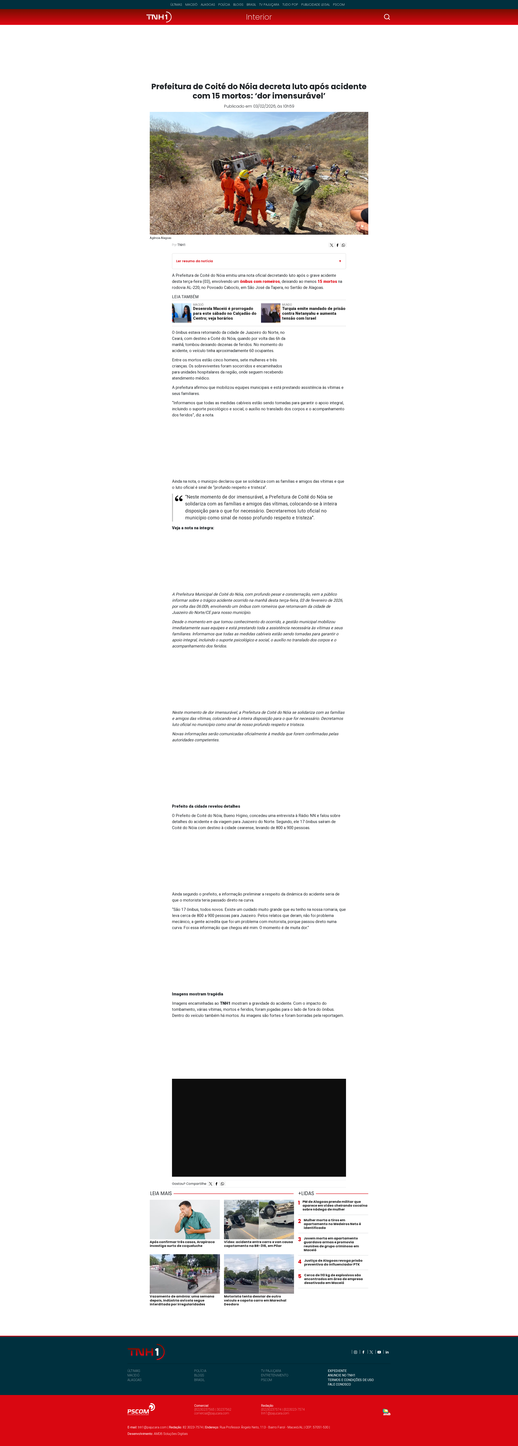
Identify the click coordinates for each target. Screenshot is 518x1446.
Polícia (224, 4)
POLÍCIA (200, 1371)
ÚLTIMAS (133, 1371)
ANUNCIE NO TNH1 (341, 1375)
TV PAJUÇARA (271, 1371)
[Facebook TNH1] (364, 1352)
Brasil (251, 4)
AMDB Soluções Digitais (171, 1434)
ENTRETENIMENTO (274, 1375)
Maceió (191, 4)
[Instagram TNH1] (356, 1352)
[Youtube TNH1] (379, 1352)
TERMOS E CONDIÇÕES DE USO (351, 1380)
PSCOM (266, 1380)
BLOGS (199, 1375)
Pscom (339, 4)
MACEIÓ (133, 1375)
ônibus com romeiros (259, 281)
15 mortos (327, 281)
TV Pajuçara (269, 4)
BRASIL (199, 1380)
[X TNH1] (372, 1352)
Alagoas (208, 4)
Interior (259, 17)
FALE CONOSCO (339, 1384)
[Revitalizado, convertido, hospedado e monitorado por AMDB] (387, 1412)
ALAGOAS (134, 1380)
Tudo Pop (290, 4)
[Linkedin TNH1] (387, 1352)
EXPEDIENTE (337, 1371)
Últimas (176, 4)
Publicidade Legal (315, 4)
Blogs (238, 4)
